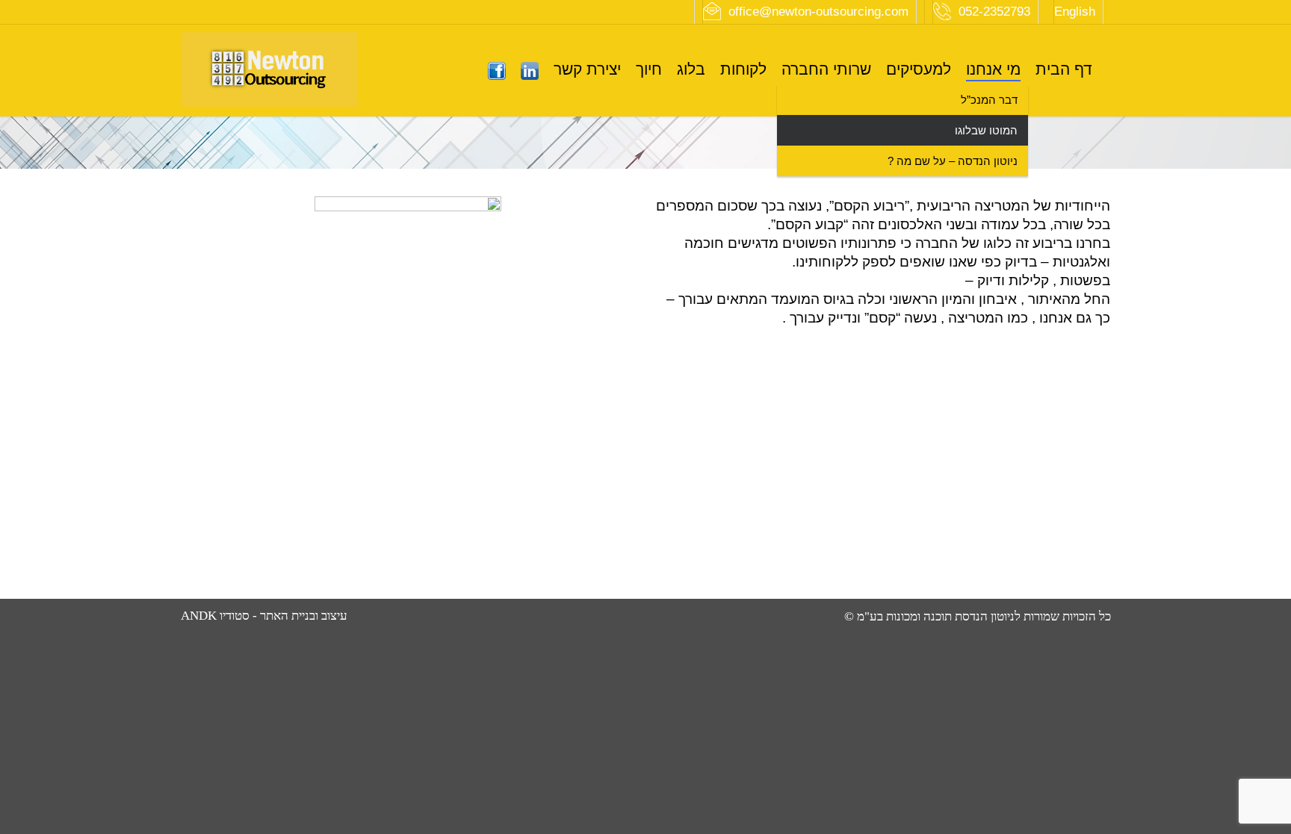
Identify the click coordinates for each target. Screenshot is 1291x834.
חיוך (649, 69)
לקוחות (743, 69)
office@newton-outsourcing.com (818, 11)
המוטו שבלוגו (986, 130)
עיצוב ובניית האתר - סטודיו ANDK (264, 616)
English (1074, 11)
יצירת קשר (587, 69)
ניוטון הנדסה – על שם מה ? (953, 161)
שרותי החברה (826, 69)
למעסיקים (918, 69)
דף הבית (1063, 69)
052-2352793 (994, 11)
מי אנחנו (993, 69)
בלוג (691, 69)
